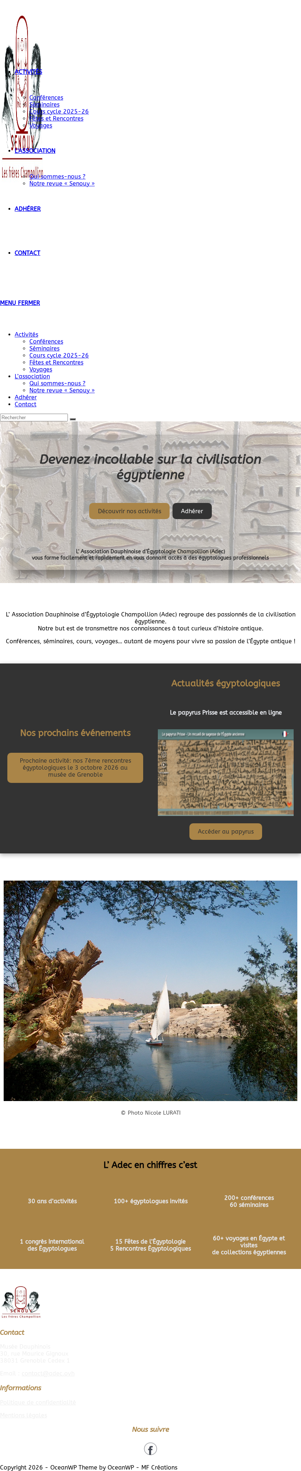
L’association (32, 376)
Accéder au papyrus (226, 831)
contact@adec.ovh (48, 1373)
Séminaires (44, 348)
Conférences (46, 341)
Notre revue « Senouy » (62, 390)
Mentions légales (23, 1415)
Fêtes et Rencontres (56, 362)
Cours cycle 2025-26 (59, 355)
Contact (25, 404)
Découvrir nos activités (129, 511)
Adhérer (26, 397)
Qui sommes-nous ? (57, 383)
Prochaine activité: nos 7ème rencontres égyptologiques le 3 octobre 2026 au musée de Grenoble (75, 767)
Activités (26, 334)
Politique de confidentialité (38, 1402)
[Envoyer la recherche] (73, 419)
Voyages (40, 369)
